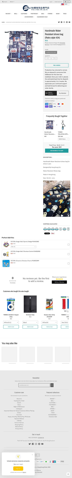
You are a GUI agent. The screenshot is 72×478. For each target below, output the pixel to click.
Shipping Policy (19, 424)
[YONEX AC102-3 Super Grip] (11, 304)
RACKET (52, 399)
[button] (36, 244)
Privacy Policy (19, 428)
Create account (58, 1)
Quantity (47, 56)
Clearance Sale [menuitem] (42, 17)
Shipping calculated (50, 224)
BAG (52, 406)
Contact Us (41, 437)
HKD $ (11, 1)
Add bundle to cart (56, 150)
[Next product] (68, 311)
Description (47, 157)
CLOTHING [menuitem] (24, 13)
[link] (49, 124)
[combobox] (63, 139)
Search (19, 403)
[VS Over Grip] (30, 304)
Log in (51, 1)
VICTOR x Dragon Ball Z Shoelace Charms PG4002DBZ (25, 251)
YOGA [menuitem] (64, 13)
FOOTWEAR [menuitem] (34, 13)
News (19, 405)
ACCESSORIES (52, 415)
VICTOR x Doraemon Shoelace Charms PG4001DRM (25, 261)
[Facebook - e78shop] (61, 22)
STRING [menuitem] (50, 13)
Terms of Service (19, 422)
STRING (52, 409)
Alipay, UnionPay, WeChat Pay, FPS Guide (19, 416)
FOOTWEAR (52, 405)
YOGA (53, 412)
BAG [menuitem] (42, 13)
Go (52, 385)
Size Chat (19, 415)
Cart (67, 1)
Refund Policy (19, 426)
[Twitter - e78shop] (59, 22)
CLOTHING (52, 403)
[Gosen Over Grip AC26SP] (49, 304)
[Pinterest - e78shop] (67, 22)
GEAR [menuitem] (57, 13)
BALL (52, 401)
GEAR (52, 411)
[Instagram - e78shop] (64, 22)
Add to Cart (11, 327)
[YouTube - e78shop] (69, 22)
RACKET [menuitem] (8, 13)
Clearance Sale (53, 416)
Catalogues (19, 409)
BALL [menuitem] (15, 13)
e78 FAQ (19, 421)
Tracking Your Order (19, 401)
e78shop (38, 470)
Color (46, 49)
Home (3, 22)
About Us (19, 399)
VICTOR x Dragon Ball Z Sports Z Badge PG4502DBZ (25, 241)
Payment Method (19, 418)
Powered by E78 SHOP (36, 472)
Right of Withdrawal (19, 406)
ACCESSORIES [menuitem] (29, 17)
